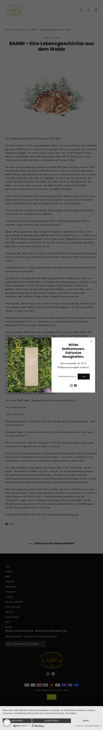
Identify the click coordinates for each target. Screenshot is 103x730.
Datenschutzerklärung (92, 726)
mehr (86, 720)
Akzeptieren (51, 720)
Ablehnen (17, 720)
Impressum (80, 726)
